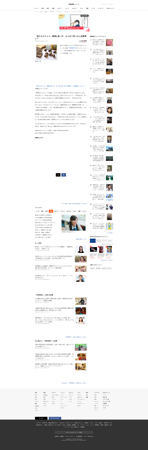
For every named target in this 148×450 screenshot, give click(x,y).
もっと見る (109, 232)
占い (78, 425)
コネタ (70, 397)
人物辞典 (105, 403)
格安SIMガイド (39, 425)
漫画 (87, 8)
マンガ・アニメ (63, 397)
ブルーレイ (92, 240)
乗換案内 (97, 425)
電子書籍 (82, 427)
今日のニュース (110, 8)
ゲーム (61, 399)
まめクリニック (69, 422)
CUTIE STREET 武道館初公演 (43, 227)
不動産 (101, 425)
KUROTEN (44, 422)
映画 (44, 397)
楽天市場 (98, 268)
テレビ (110, 240)
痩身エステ (76, 427)
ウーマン (82, 425)
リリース (105, 395)
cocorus (64, 425)
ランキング (100, 8)
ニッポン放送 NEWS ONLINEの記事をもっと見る (73, 203)
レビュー (62, 395)
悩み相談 (69, 425)
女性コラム (79, 397)
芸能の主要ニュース (81, 239)
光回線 (45, 425)
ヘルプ (104, 407)
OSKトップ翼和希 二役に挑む (43, 230)
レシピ (87, 425)
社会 (36, 395)
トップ (37, 211)
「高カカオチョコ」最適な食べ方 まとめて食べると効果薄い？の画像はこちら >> (60, 86)
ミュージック (104, 241)
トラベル (79, 401)
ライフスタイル (80, 399)
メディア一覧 (106, 399)
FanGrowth (62, 422)
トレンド (67, 8)
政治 (36, 399)
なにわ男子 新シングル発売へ (43, 237)
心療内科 (86, 422)
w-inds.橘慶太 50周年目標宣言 (43, 217)
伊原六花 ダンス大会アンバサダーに (45, 222)
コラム (81, 8)
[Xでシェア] (58, 175)
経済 (36, 397)
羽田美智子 (72, 48)
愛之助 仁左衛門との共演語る (43, 215)
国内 (43, 8)
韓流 (44, 403)
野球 (53, 397)
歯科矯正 (106, 425)
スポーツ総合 (55, 395)
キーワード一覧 (106, 401)
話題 (87, 397)
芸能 (53, 8)
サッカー (54, 399)
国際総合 (37, 406)
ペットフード (67, 427)
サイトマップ (106, 405)
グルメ (61, 403)
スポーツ (59, 8)
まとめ (36, 401)
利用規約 (62, 436)
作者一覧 (105, 397)
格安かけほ (50, 425)
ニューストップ (104, 4)
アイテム (91, 422)
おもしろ (74, 8)
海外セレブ (45, 401)
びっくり (71, 395)
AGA (72, 427)
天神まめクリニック (78, 422)
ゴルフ (53, 401)
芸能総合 (45, 395)
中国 (36, 408)
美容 (111, 425)
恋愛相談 (74, 425)
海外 (48, 8)
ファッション (63, 405)
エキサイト (111, 4)
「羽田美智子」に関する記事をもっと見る (75, 337)
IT (60, 401)
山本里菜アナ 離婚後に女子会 (43, 235)
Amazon (92, 268)
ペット (70, 401)
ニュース (36, 8)
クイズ (93, 8)
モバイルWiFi (58, 425)
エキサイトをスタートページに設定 (74, 432)
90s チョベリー (80, 403)
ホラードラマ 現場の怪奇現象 (43, 220)
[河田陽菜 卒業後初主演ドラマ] (74, 223)
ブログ (96, 422)
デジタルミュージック (98, 241)
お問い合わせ (90, 436)
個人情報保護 (79, 436)
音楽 (44, 399)
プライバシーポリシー (70, 436)
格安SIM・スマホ (108, 422)
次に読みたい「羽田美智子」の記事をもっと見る (74, 383)
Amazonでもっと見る (106, 260)
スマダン (79, 395)
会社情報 (57, 436)
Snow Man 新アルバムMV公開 (43, 225)
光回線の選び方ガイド (53, 422)
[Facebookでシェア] (63, 175)
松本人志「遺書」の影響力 (42, 232)
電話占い (101, 422)
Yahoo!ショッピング (106, 268)
